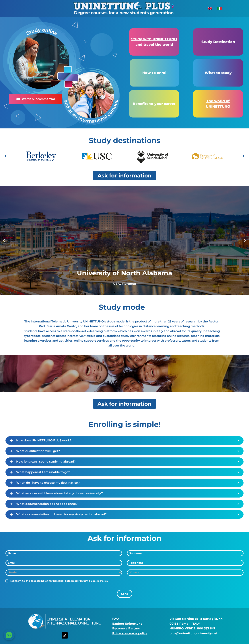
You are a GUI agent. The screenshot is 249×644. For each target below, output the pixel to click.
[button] (5, 156)
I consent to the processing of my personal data (58, 580)
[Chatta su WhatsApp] (9, 634)
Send (124, 594)
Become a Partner (126, 628)
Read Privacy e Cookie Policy (89, 580)
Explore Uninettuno (127, 623)
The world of (218, 101)
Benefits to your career (154, 104)
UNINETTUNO (218, 106)
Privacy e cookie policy (129, 633)
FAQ (115, 618)
